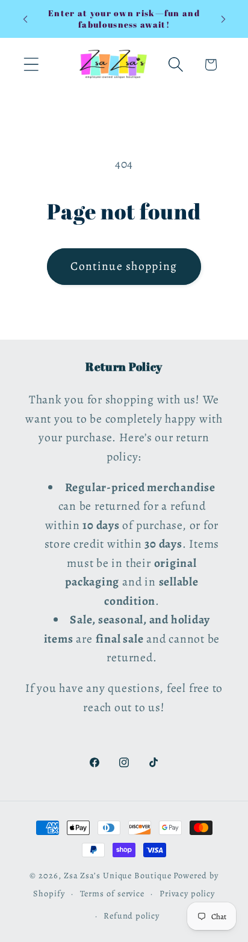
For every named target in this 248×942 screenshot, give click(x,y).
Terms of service (112, 893)
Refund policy (132, 916)
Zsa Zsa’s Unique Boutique (118, 875)
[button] (31, 64)
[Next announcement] (223, 19)
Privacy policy (187, 893)
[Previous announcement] (25, 19)
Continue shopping (123, 266)
